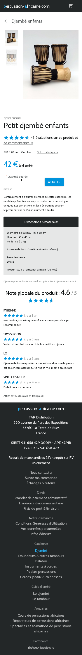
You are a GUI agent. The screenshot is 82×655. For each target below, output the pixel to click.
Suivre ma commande (41, 478)
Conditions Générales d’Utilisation (41, 523)
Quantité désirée (17, 176)
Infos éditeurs (41, 534)
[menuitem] (11, 38)
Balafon (41, 561)
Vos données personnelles (41, 529)
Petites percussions (41, 572)
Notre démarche (41, 518)
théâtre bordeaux (41, 648)
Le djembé (41, 593)
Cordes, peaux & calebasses (41, 577)
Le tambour (41, 599)
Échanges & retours (41, 483)
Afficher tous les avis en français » (23, 395)
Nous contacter (41, 472)
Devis (41, 493)
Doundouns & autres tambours (41, 556)
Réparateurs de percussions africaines (41, 621)
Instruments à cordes (41, 566)
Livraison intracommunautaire (41, 503)
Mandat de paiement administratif (41, 498)
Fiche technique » (47, 152)
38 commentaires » (18, 143)
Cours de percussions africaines (41, 615)
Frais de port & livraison (41, 508)
